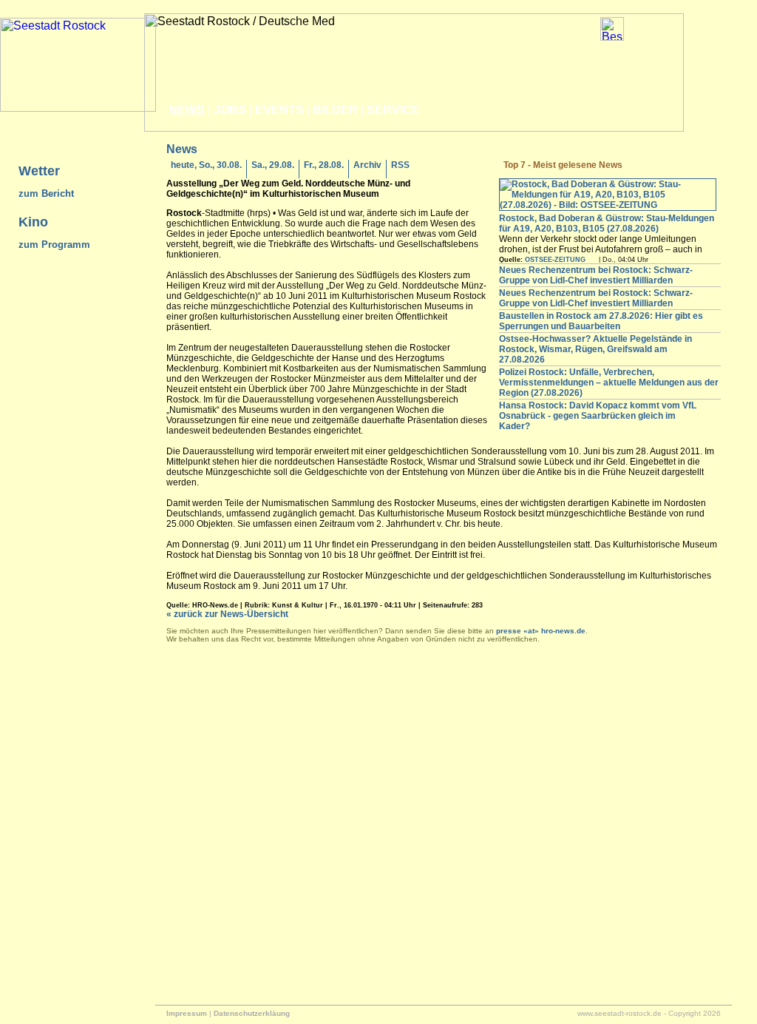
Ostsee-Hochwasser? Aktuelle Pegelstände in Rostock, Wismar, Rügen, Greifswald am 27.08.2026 (595, 349)
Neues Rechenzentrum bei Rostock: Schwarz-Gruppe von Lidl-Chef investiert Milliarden (596, 275)
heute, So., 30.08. (206, 165)
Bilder (335, 110)
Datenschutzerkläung (252, 1013)
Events (279, 110)
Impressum (186, 1013)
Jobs (230, 110)
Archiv (367, 165)
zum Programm (54, 244)
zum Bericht (46, 193)
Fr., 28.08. (324, 165)
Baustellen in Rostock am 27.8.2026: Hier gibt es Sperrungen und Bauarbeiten (601, 321)
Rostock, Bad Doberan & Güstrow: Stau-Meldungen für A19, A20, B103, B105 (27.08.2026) (606, 223)
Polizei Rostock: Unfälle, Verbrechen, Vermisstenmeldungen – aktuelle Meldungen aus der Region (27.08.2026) (609, 382)
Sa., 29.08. (272, 165)
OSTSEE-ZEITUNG (555, 259)
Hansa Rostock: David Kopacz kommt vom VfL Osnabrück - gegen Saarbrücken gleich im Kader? (597, 415)
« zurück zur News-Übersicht (227, 614)
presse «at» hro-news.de (540, 631)
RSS (400, 165)
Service (393, 110)
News (187, 110)
